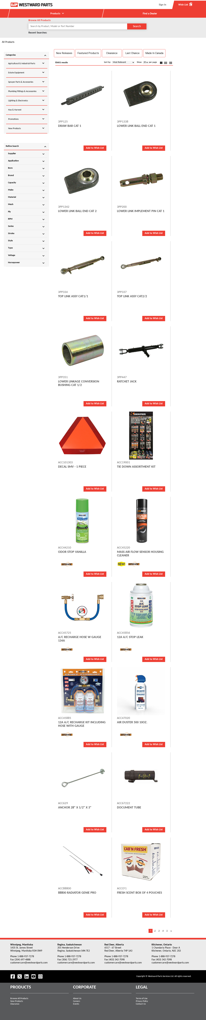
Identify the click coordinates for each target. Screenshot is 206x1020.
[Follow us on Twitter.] (19, 976)
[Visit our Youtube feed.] (33, 976)
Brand (26, 176)
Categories (26, 55)
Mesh (26, 205)
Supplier (26, 154)
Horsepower (26, 263)
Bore (26, 168)
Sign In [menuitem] (162, 5)
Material (26, 197)
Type (26, 248)
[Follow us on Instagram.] (40, 976)
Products (57, 13)
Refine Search (26, 147)
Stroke (26, 234)
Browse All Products (19, 998)
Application (26, 161)
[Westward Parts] (31, 5)
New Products (16, 1001)
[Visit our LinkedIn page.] (26, 976)
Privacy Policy (142, 1001)
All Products (8, 42)
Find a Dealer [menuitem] (150, 13)
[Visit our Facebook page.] (12, 976)
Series (26, 227)
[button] (64, 53)
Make (26, 190)
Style (26, 241)
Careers (76, 1001)
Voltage (26, 256)
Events (76, 1004)
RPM (26, 219)
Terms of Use (141, 998)
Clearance (14, 1004)
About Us (77, 998)
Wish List (185, 4)
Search (137, 26)
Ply (26, 212)
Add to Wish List (95, 148)
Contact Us (141, 1004)
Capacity (26, 183)
